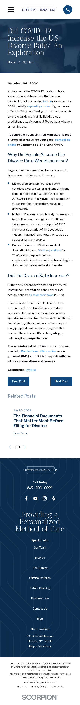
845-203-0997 (40, 488)
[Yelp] (54, 498)
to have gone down (41, 295)
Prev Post (18, 381)
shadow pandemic (50, 250)
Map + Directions (40, 646)
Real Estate (40, 568)
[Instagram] (45, 498)
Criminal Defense (40, 578)
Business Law (40, 598)
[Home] (38, 10)
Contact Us (40, 608)
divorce (47, 101)
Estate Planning (40, 588)
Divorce (31, 370)
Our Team (40, 547)
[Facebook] (26, 498)
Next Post (61, 381)
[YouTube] (35, 498)
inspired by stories (38, 106)
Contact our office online (38, 351)
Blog (40, 618)
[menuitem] (22, 687)
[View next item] (25, 447)
